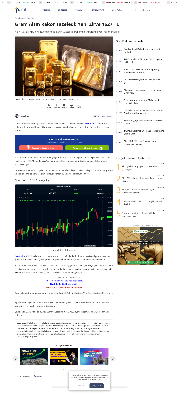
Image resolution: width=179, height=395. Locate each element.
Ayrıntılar (81, 386)
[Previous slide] (3, 2)
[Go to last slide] (15, 358)
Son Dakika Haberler (130, 41)
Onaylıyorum (96, 386)
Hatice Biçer (24, 116)
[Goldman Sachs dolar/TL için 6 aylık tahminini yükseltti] (34, 356)
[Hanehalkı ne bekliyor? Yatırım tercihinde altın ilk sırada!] (64, 356)
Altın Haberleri (28, 18)
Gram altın (20, 256)
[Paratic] (22, 10)
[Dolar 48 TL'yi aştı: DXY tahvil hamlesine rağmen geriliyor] (94, 356)
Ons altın (89, 123)
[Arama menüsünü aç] (136, 10)
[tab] (63, 369)
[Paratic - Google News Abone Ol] (103, 117)
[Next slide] (176, 2)
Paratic (18, 18)
